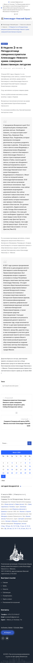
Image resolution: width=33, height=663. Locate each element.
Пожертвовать (7, 596)
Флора (6, 504)
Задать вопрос (7, 599)
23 (30, 469)
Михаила (15, 521)
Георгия (28, 511)
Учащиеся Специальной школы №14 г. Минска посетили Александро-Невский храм (17, 424)
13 (16, 466)
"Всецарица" (17, 523)
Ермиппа (4, 511)
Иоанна (22, 511)
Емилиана (23, 506)
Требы (5, 586)
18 (7, 469)
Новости (5, 589)
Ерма (29, 504)
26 (12, 473)
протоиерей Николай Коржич (10, 386)
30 (30, 473)
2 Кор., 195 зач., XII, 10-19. (9, 526)
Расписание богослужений (11, 602)
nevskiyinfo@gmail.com (16, 2)
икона (11, 504)
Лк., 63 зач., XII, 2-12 (25, 528)
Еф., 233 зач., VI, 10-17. (11, 528)
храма (17, 656)
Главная (5, 582)
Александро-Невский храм (17, 18)
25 (7, 473)
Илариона (15, 509)
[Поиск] (31, 18)
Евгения (7, 521)
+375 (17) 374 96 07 (13, 614)
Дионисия (22, 509)
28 (21, 473)
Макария (4, 516)
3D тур (16, 14)
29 (25, 473)
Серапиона (4, 506)
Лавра (17, 504)
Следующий (24, 419)
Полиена (12, 506)
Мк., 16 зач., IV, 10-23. (23, 526)
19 (12, 469)
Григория (21, 519)
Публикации (6, 592)
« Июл (3, 480)
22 (25, 469)
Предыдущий (9, 398)
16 (30, 466)
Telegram (8, 632)
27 (16, 473)
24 (3, 473)
